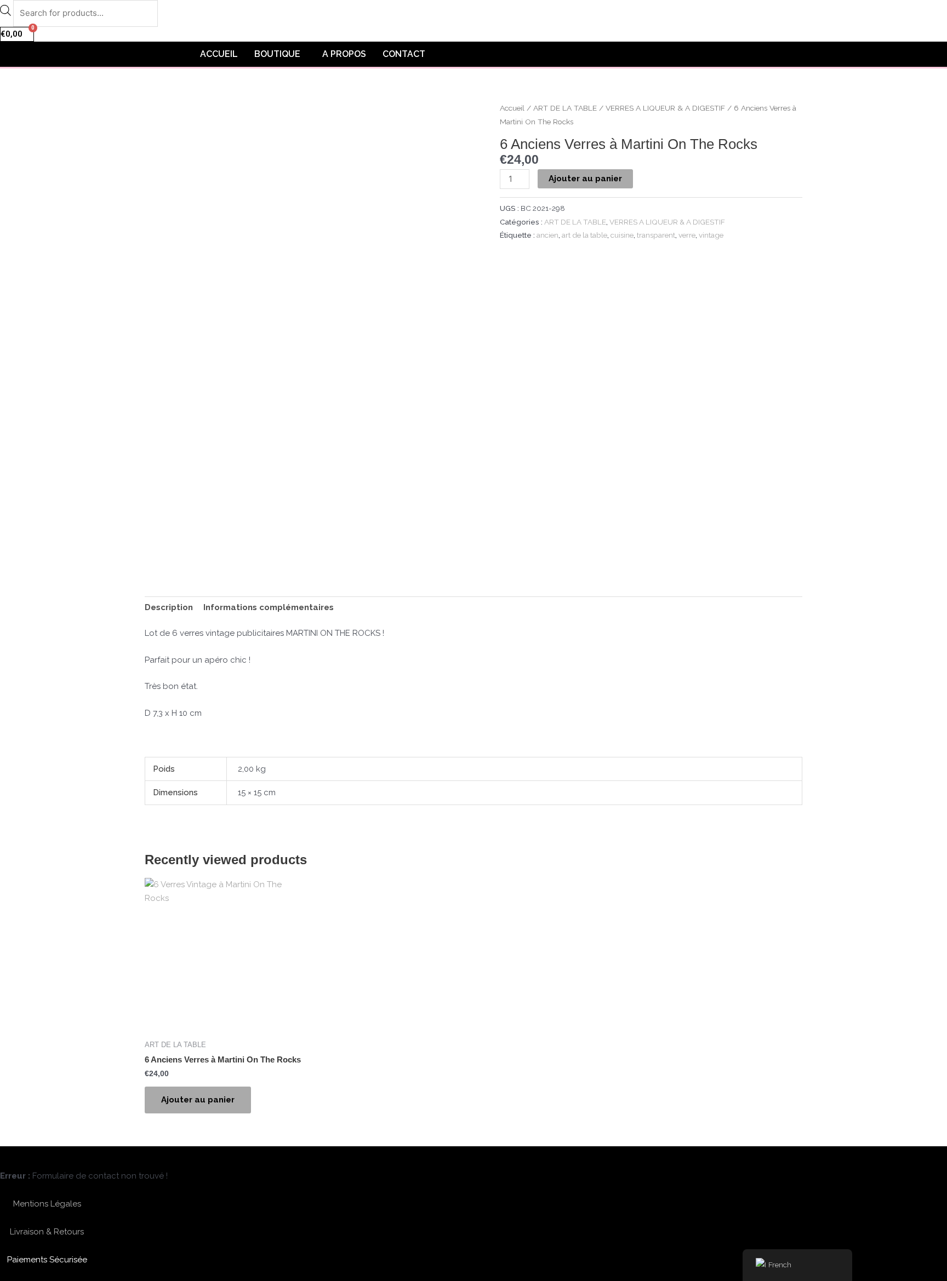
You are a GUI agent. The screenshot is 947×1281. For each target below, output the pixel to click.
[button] (280, 54)
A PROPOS (344, 54)
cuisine (622, 235)
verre (686, 235)
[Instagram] (75, 1157)
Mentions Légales (47, 1204)
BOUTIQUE (277, 54)
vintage (711, 235)
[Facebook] (50, 1157)
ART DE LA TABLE (565, 108)
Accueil (512, 108)
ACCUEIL (219, 54)
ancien (547, 235)
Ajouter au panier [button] (198, 1100)
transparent (656, 235)
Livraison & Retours (47, 1232)
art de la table (584, 235)
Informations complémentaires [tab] (268, 607)
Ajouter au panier (585, 178)
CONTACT (404, 54)
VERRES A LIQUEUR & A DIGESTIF (665, 108)
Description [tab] (169, 607)
